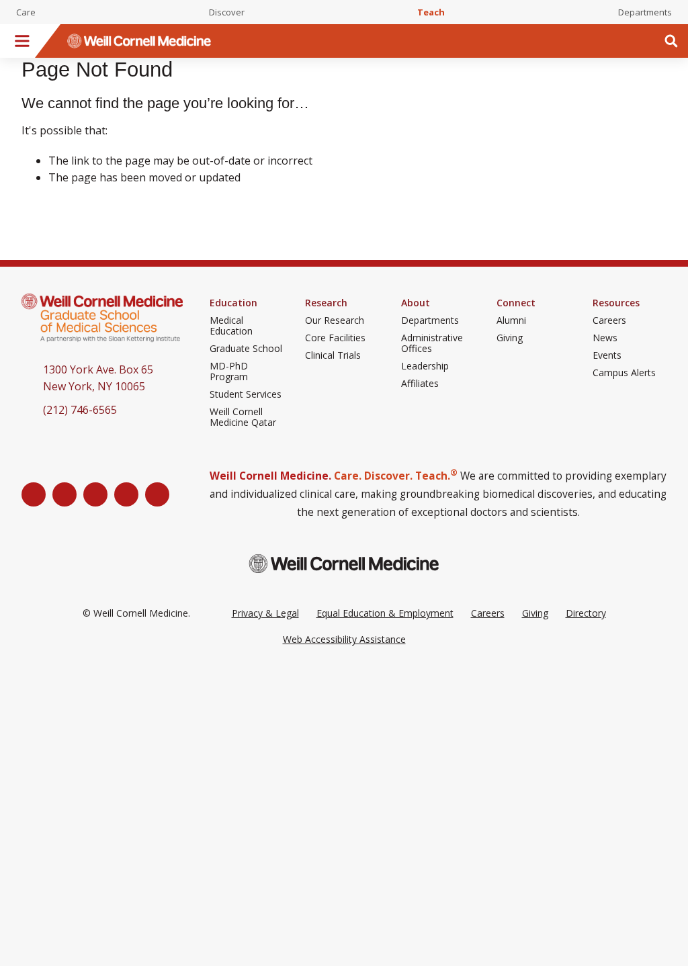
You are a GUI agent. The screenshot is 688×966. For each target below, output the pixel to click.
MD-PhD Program (229, 371)
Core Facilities (335, 338)
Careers (609, 320)
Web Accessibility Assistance (344, 639)
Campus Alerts (624, 372)
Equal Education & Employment (385, 613)
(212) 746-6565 (80, 409)
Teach (431, 12)
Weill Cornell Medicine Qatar (243, 417)
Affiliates (420, 383)
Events (607, 355)
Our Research (334, 320)
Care (26, 12)
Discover (227, 12)
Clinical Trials (333, 355)
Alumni (511, 320)
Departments (645, 12)
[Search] (671, 41)
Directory (586, 613)
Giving (510, 338)
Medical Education (231, 326)
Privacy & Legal (265, 613)
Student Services (246, 394)
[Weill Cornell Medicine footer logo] (344, 563)
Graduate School (246, 348)
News (605, 338)
